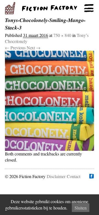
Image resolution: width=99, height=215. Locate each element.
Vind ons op (91, 176)
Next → (33, 47)
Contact (73, 176)
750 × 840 (62, 35)
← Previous (15, 47)
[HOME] (49, 8)
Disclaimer (56, 176)
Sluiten (81, 208)
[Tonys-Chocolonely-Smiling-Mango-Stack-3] (49, 101)
